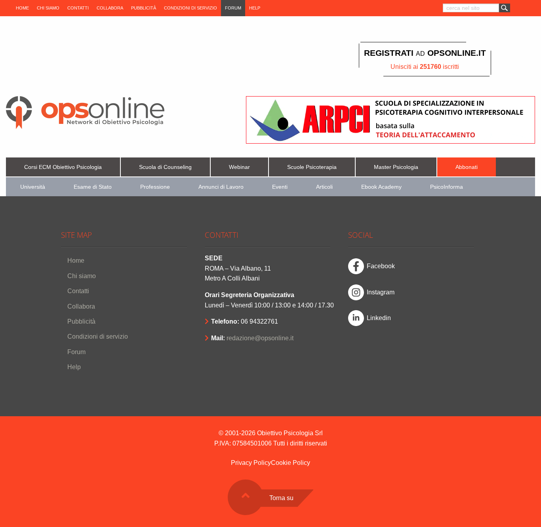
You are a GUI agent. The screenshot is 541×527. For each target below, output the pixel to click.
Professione (155, 187)
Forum (233, 8)
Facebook (381, 266)
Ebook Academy (381, 187)
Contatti (78, 8)
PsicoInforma (446, 187)
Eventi (280, 187)
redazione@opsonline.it (260, 338)
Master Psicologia (396, 167)
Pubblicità (143, 8)
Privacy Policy (251, 462)
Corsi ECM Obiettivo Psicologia (63, 167)
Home (22, 8)
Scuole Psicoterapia (312, 167)
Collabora (110, 8)
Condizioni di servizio (190, 8)
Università (32, 187)
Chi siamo (48, 8)
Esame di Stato (93, 187)
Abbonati (466, 167)
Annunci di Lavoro (221, 187)
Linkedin (379, 318)
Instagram (380, 292)
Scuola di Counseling (165, 167)
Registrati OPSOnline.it (425, 52)
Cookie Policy (290, 462)
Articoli (324, 187)
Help (254, 8)
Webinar (239, 167)
